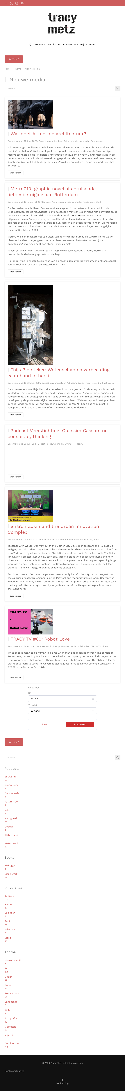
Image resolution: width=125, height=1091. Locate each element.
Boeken (67, 44)
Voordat (32, 705)
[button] (62, 1079)
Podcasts (40, 44)
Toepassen (80, 724)
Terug (15, 59)
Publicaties (54, 44)
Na (29, 693)
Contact (91, 44)
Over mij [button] (79, 44)
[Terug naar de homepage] (62, 23)
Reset (45, 724)
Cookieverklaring (14, 1070)
